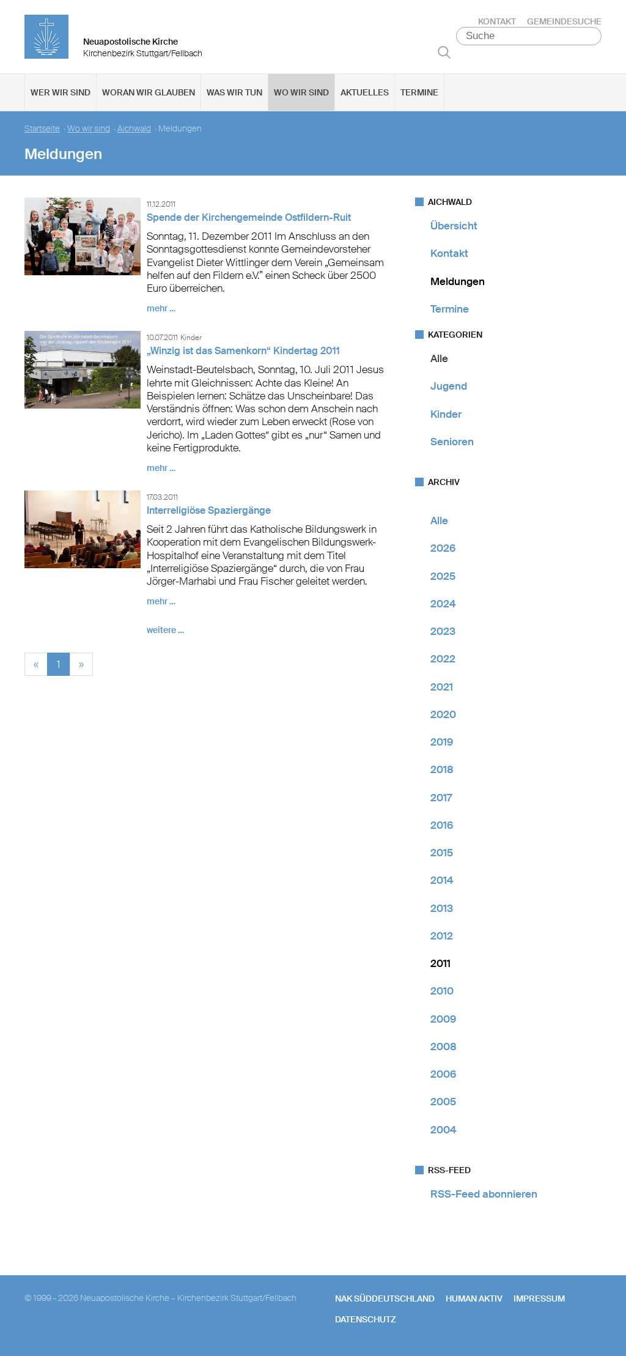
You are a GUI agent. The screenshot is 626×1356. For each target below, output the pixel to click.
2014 (442, 880)
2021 (441, 687)
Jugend (448, 386)
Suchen (444, 52)
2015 (441, 852)
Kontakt (497, 21)
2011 (440, 963)
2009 (443, 1019)
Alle (439, 358)
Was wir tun (234, 92)
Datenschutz (365, 1319)
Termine (419, 92)
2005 (443, 1101)
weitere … (165, 629)
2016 (441, 825)
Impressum (539, 1298)
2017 (441, 797)
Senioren (452, 441)
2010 (442, 991)
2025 (442, 576)
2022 (442, 658)
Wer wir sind (60, 92)
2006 (443, 1074)
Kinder (446, 414)
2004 (443, 1129)
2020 (443, 714)
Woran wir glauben (148, 92)
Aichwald (134, 129)
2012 (441, 936)
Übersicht (453, 225)
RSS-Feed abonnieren (483, 1194)
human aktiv (474, 1298)
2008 (443, 1046)
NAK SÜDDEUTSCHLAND (385, 1298)
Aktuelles (365, 92)
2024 (443, 603)
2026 (442, 548)
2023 (442, 631)
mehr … (161, 308)
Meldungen (457, 281)
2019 (441, 742)
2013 (441, 908)
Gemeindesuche (564, 21)
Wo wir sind (301, 92)
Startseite (42, 129)
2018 (442, 769)
